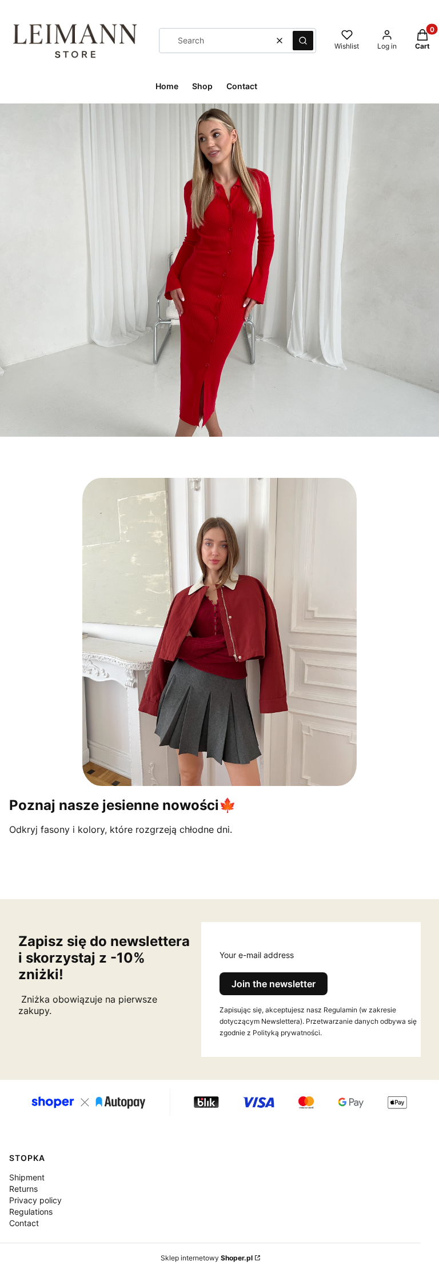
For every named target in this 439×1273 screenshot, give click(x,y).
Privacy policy (35, 1200)
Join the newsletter (274, 983)
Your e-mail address (257, 955)
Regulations (31, 1211)
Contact (24, 1223)
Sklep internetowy (207, 1258)
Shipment (27, 1177)
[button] (303, 40)
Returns (23, 1189)
